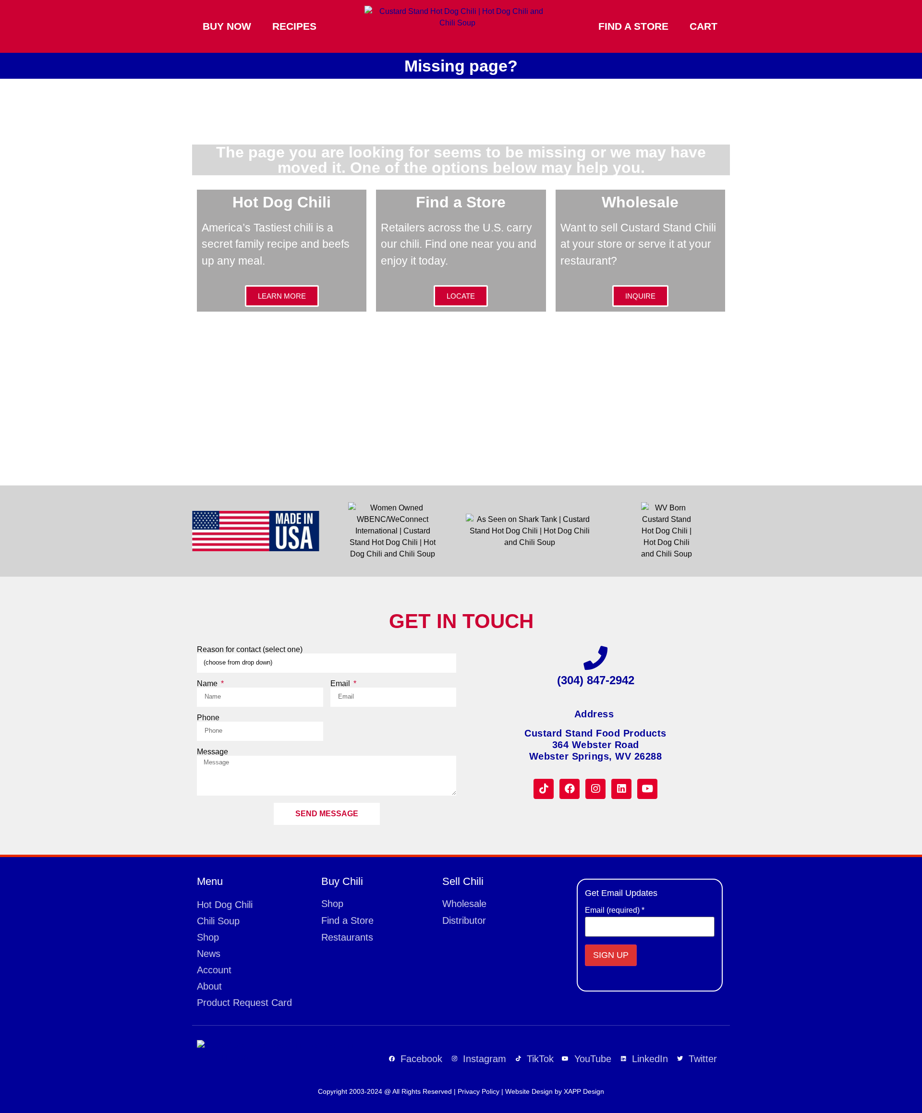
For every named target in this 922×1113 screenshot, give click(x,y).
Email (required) (614, 910)
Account (214, 970)
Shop (208, 937)
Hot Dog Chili (225, 904)
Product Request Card (244, 1002)
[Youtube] (647, 789)
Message (212, 752)
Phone (208, 718)
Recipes (294, 26)
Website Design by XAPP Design (554, 1091)
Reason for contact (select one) (250, 649)
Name (208, 684)
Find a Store (633, 26)
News (208, 953)
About (209, 986)
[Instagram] (595, 789)
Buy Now (227, 26)
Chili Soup (218, 921)
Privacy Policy (478, 1091)
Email (341, 684)
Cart (703, 26)
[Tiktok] (544, 789)
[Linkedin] (621, 789)
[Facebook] (569, 789)
